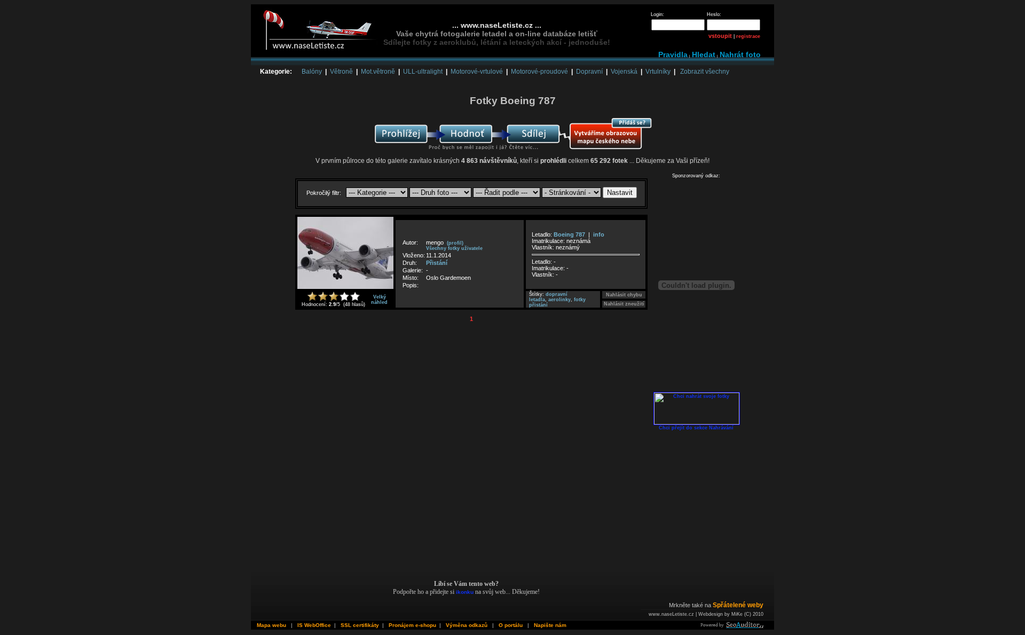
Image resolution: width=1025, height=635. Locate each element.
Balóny (312, 71)
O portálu (511, 625)
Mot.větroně (378, 71)
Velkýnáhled (379, 299)
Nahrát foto (740, 54)
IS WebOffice (314, 625)
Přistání (436, 263)
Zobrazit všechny (704, 71)
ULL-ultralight (423, 71)
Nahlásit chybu (624, 294)
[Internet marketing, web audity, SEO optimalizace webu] (731, 626)
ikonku (465, 592)
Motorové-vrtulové (477, 71)
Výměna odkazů (466, 625)
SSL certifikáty (360, 625)
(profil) (455, 243)
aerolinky (559, 299)
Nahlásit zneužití (624, 304)
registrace (748, 36)
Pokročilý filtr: (324, 193)
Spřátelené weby (738, 605)
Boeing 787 (569, 234)
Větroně (341, 71)
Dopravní (589, 71)
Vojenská (624, 71)
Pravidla (673, 54)
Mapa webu (271, 625)
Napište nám (550, 625)
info (598, 234)
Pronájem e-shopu (412, 625)
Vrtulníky (658, 71)
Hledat (703, 54)
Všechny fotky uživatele (454, 248)
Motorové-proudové (539, 71)
